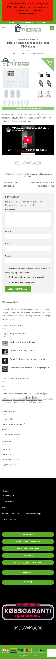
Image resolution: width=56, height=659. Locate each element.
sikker (29, 398)
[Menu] (3, 28)
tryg (50, 398)
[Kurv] (52, 28)
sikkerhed (37, 398)
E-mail (8, 244)
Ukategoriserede (9, 434)
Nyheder (6, 419)
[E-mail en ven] (30, 163)
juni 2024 (6, 449)
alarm (5, 394)
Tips (4, 429)
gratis (46, 394)
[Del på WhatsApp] (16, 163)
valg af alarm (31, 402)
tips (45, 398)
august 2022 (7, 464)
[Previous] (23, 594)
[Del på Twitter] (25, 163)
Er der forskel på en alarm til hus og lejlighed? (29, 367)
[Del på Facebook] (21, 163)
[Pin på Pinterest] (35, 163)
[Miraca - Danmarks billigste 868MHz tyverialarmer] (28, 28)
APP (31, 394)
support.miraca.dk (27, 13)
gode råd (38, 394)
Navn (8, 232)
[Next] (30, 594)
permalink (28, 176)
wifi (40, 402)
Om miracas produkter (12, 424)
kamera (13, 398)
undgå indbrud (19, 402)
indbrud (5, 398)
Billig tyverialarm (17, 333)
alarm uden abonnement (18, 394)
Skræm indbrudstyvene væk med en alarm (28, 359)
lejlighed (22, 398)
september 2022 (9, 459)
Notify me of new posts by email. (22, 282)
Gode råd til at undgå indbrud (23, 350)
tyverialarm (7, 402)
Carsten (40, 54)
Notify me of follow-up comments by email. (26, 277)
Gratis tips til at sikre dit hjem (23, 342)
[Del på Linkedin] (40, 163)
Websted (9, 256)
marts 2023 (7, 454)
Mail (4, 507)
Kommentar (10, 209)
